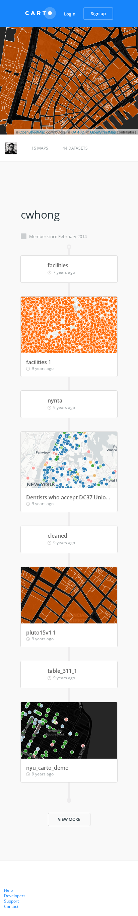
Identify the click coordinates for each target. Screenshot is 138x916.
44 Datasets (75, 148)
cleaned (57, 535)
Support (11, 901)
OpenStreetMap (32, 132)
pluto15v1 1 (41, 632)
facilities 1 (38, 362)
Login (69, 14)
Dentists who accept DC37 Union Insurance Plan (69, 497)
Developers (14, 896)
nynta (55, 400)
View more (69, 819)
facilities (58, 265)
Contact (11, 906)
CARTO (77, 132)
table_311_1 (62, 670)
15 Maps (39, 148)
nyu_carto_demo (47, 767)
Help (8, 890)
